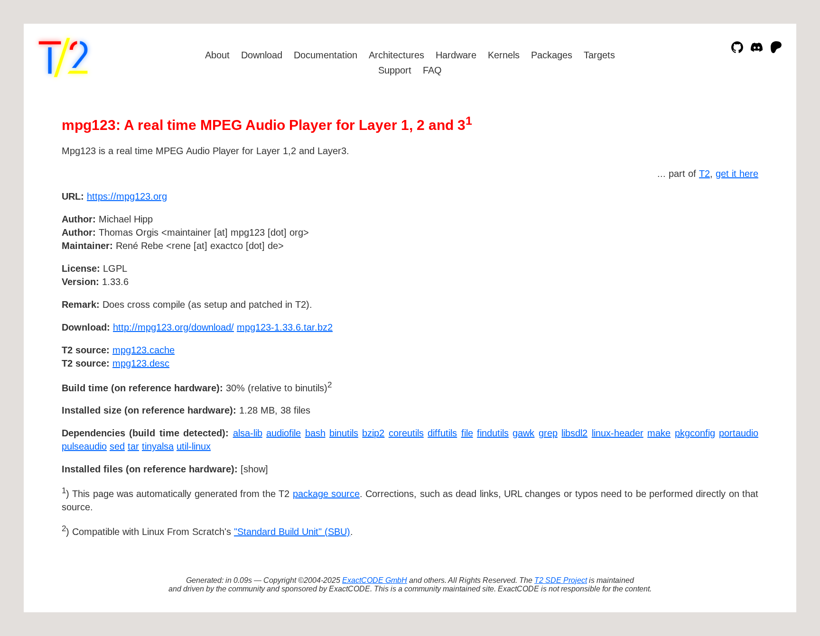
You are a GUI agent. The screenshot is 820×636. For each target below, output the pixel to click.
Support (394, 70)
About (217, 55)
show (254, 469)
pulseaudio (84, 446)
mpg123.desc (140, 363)
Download (261, 55)
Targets (599, 55)
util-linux (194, 446)
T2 (704, 173)
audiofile (283, 433)
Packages (551, 55)
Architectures (396, 55)
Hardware (456, 55)
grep (548, 433)
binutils (343, 433)
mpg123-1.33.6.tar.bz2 (285, 327)
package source (326, 494)
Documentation (325, 55)
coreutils (406, 433)
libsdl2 (574, 433)
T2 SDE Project (560, 580)
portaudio (738, 433)
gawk (523, 433)
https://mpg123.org (127, 196)
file (467, 433)
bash (315, 433)
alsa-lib (247, 433)
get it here (737, 173)
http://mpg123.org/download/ (173, 327)
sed (117, 446)
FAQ (432, 70)
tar (133, 446)
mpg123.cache (143, 350)
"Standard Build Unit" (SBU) (292, 531)
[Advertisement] (729, 251)
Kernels (504, 55)
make (659, 433)
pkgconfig (695, 433)
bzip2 (373, 433)
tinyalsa (158, 446)
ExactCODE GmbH (374, 580)
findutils (493, 433)
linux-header (617, 433)
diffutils (442, 433)
